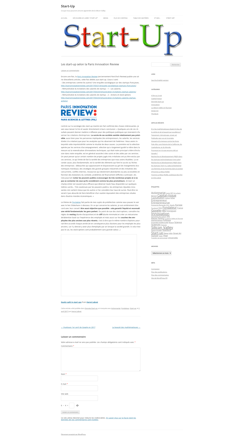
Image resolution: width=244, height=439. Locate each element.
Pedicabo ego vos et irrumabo (162, 138)
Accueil (64, 18)
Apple (168, 193)
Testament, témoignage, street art (164, 135)
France (180, 208)
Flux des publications (159, 272)
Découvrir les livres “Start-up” (85, 18)
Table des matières (141, 18)
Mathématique (157, 220)
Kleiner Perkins (157, 218)
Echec (173, 198)
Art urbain (177, 193)
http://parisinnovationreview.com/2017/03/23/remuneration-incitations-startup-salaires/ (98, 92)
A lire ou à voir (156, 95)
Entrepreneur (159, 200)
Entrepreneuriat (160, 202)
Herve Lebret (76, 311)
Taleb (161, 236)
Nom (64, 374)
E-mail (64, 384)
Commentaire (67, 346)
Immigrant (171, 211)
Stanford (166, 230)
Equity (172, 205)
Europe (178, 204)
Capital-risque (156, 98)
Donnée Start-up (91, 308)
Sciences (156, 224)
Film (160, 208)
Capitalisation (157, 197)
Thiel (165, 235)
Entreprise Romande (158, 205)
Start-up (133, 308)
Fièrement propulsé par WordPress (73, 434)
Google (156, 210)
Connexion (155, 269)
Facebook (154, 208)
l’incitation (76, 202)
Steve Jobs (168, 233)
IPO (168, 216)
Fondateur (125, 308)
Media (105, 18)
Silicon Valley (162, 227)
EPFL (167, 205)
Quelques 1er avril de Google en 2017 (78, 327)
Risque (171, 222)
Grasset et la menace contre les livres (165, 141)
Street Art (170, 18)
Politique (167, 220)
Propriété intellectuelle (159, 222)
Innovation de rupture (158, 217)
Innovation (155, 104)
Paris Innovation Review (87, 76)
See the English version (160, 80)
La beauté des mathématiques (126, 327)
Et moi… (157, 18)
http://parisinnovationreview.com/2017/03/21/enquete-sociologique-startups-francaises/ (98, 85)
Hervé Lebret (92, 302)
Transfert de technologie (159, 238)
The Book (154, 114)
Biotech (154, 196)
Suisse (154, 235)
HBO (164, 210)
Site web (64, 394)
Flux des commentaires (160, 275)
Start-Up (68, 6)
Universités (173, 237)
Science (178, 222)
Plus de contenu (121, 18)
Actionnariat (115, 308)
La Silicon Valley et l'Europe (161, 108)
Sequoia (164, 225)
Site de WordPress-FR (159, 278)
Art (171, 193)
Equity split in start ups (71, 302)
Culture (167, 198)
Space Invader (156, 230)
